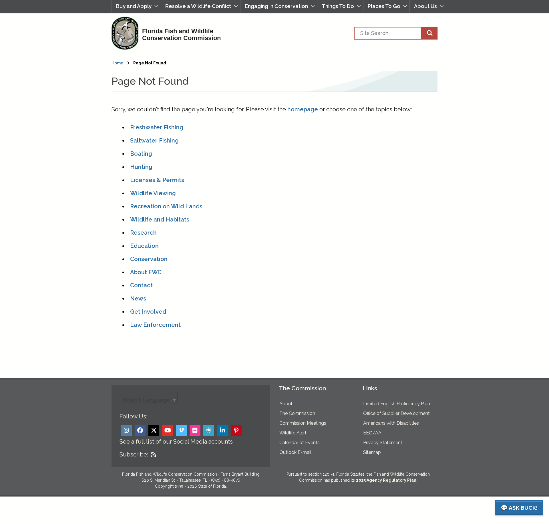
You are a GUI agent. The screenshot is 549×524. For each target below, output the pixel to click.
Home (117, 63)
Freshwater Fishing (156, 127)
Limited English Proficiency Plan (396, 403)
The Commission (297, 413)
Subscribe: (134, 454)
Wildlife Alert (293, 433)
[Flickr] (195, 430)
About (286, 403)
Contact (141, 285)
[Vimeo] (181, 430)
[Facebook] (140, 430)
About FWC (146, 272)
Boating (141, 153)
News (138, 298)
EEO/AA (372, 433)
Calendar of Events (299, 442)
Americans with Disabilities (391, 423)
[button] (136, 6)
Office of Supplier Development (396, 413)
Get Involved (148, 311)
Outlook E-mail (295, 452)
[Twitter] (153, 430)
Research (143, 232)
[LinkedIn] (222, 430)
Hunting (141, 166)
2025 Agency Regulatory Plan (386, 480)
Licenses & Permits (157, 180)
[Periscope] (208, 430)
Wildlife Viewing (153, 193)
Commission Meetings (302, 423)
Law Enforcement (155, 324)
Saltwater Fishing (154, 140)
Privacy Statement (382, 442)
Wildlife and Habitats (159, 219)
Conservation (149, 259)
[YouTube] (167, 430)
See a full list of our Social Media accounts (176, 441)
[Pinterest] (236, 430)
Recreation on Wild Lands (166, 206)
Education (144, 245)
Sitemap (372, 452)
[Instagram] (126, 430)
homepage (302, 109)
